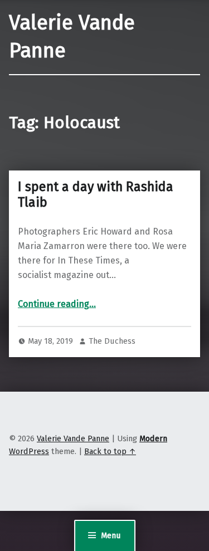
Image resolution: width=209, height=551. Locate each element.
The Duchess (112, 341)
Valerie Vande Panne (73, 438)
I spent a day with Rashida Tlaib (95, 194)
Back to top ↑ (110, 451)
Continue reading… (57, 304)
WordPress (29, 451)
